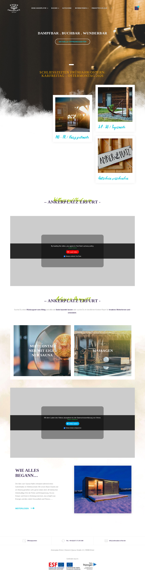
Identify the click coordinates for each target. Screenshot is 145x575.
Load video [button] (73, 252)
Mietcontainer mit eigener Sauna (42, 350)
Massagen (103, 350)
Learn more (72, 248)
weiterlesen (42, 377)
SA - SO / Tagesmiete (111, 126)
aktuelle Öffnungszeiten (72, 42)
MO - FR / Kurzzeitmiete (72, 137)
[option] (72, 41)
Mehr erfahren (72, 419)
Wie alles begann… (27, 473)
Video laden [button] (73, 424)
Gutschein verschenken (113, 178)
